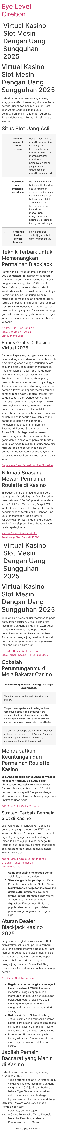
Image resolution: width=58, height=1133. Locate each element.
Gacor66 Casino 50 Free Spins (20, 651)
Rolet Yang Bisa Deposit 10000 (20, 537)
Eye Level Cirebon (16, 10)
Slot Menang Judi (12, 335)
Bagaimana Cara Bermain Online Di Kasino (27, 465)
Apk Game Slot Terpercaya (18, 978)
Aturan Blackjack (12, 866)
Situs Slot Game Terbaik (16, 331)
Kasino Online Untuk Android (19, 533)
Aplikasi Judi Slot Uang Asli (18, 328)
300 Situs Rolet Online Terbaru (20, 806)
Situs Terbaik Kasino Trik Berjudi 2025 (25, 654)
